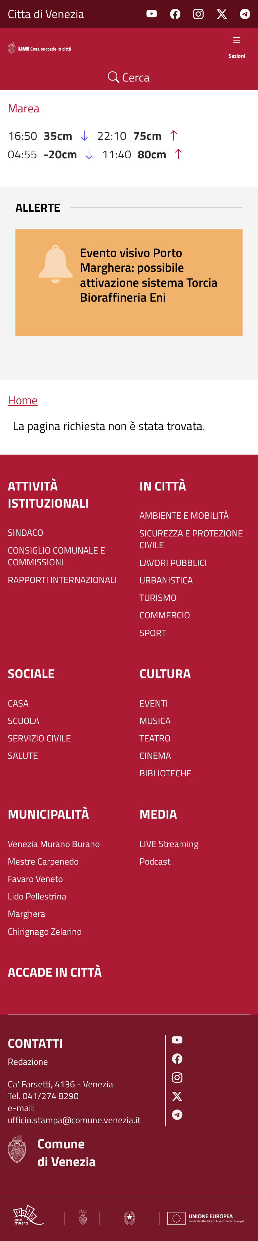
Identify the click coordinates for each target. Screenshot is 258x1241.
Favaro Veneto (35, 879)
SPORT (152, 633)
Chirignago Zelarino (45, 932)
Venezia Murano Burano (54, 844)
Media (158, 814)
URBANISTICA (166, 580)
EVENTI (153, 703)
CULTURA (165, 673)
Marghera (26, 914)
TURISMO (158, 598)
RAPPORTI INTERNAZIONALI (62, 580)
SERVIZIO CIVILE (39, 738)
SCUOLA (23, 721)
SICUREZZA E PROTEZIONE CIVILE (191, 539)
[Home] (44, 46)
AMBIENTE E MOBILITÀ (184, 516)
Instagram (198, 14)
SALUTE (23, 756)
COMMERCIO (164, 615)
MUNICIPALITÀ (48, 814)
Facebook (175, 14)
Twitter (222, 14)
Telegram (245, 14)
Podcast (154, 862)
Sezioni (236, 55)
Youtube (151, 14)
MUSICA (155, 721)
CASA (18, 703)
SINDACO (25, 533)
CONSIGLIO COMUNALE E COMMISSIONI (56, 556)
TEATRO (155, 738)
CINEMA (155, 756)
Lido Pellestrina (37, 896)
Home (23, 400)
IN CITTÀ (162, 486)
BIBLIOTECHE (165, 773)
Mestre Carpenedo (43, 862)
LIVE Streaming (169, 844)
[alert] (129, 282)
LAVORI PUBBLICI (173, 563)
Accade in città (55, 972)
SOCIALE (31, 673)
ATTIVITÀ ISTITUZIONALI (48, 494)
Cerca (135, 77)
